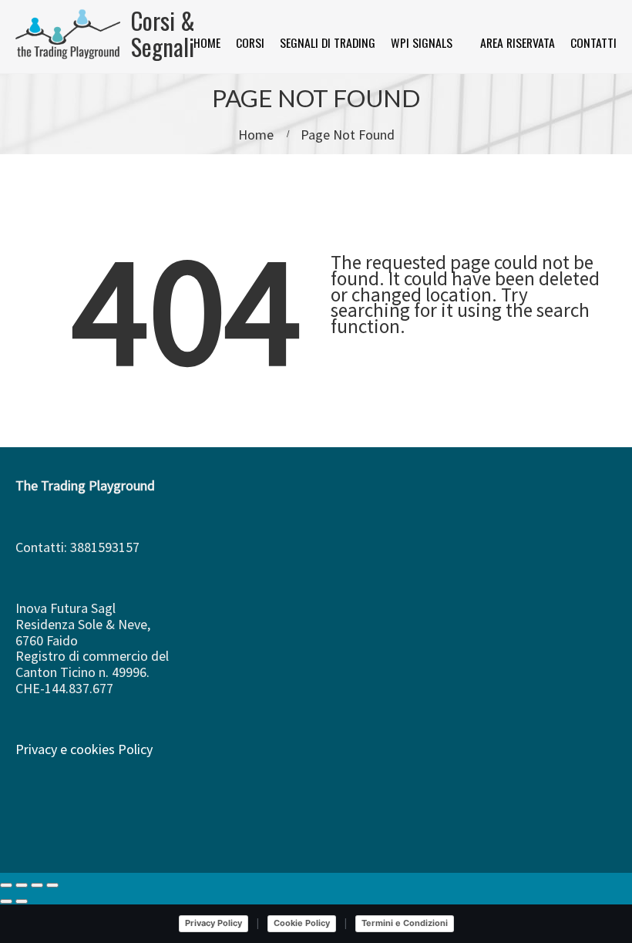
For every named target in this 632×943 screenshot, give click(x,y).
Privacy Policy (213, 923)
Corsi (250, 42)
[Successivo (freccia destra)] (21, 901)
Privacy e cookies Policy (84, 749)
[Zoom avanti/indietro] (6, 885)
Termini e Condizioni (404, 923)
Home (206, 42)
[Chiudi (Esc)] (52, 885)
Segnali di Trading (327, 42)
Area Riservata (517, 42)
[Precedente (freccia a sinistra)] (6, 901)
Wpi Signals (421, 42)
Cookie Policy (302, 923)
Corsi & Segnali (163, 33)
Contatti (593, 42)
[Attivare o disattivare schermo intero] (21, 885)
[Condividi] (37, 885)
